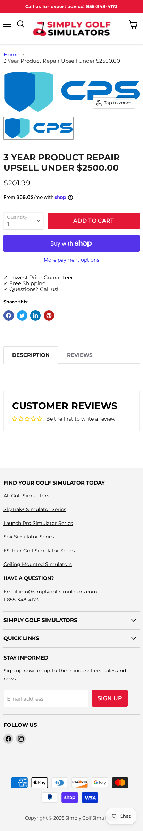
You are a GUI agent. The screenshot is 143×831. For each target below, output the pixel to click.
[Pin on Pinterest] (49, 315)
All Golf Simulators (26, 496)
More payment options (71, 260)
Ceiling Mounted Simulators (37, 564)
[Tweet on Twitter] (22, 315)
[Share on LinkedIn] (35, 315)
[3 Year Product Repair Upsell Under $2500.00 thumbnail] (38, 128)
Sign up (110, 698)
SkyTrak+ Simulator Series (34, 509)
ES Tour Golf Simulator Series (39, 551)
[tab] (30, 354)
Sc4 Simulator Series (28, 537)
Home (11, 54)
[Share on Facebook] (8, 315)
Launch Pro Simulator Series (38, 523)
